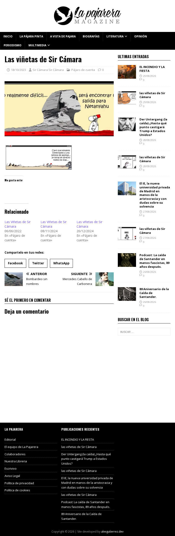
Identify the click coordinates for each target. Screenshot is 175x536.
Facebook (15, 263)
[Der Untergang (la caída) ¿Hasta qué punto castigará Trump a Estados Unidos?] (127, 128)
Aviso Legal (12, 476)
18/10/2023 (18, 70)
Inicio (8, 36)
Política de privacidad (19, 483)
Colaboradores (15, 454)
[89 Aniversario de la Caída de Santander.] (127, 298)
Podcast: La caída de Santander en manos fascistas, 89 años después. (154, 261)
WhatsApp (61, 263)
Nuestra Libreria (16, 461)
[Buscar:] (144, 332)
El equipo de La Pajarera (21, 447)
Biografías (91, 36)
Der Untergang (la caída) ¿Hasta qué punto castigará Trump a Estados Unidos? (153, 127)
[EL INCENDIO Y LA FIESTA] (127, 76)
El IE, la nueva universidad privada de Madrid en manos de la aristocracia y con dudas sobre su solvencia (154, 194)
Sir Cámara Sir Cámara (48, 70)
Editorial (10, 439)
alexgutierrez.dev (112, 531)
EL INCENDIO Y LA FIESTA (152, 69)
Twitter (38, 263)
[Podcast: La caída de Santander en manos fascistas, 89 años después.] (127, 264)
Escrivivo (11, 468)
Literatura (115, 36)
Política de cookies (17, 490)
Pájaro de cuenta (83, 70)
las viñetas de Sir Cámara (152, 95)
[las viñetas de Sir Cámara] (127, 102)
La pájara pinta (31, 36)
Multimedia (37, 45)
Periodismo (12, 45)
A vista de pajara (63, 36)
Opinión (140, 36)
